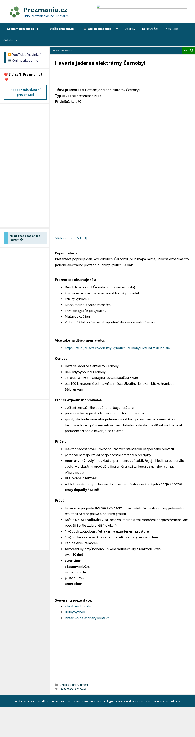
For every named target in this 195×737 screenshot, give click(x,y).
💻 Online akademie (23, 60)
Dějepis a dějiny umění (73, 684)
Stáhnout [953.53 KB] (71, 238)
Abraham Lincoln (78, 606)
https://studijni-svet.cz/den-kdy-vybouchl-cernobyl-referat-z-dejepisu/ (117, 348)
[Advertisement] (124, 76)
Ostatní (8, 40)
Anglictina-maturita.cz (63, 701)
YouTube (172, 29)
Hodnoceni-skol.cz (137, 701)
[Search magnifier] (192, 50)
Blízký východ (75, 612)
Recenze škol (150, 29)
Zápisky (130, 29)
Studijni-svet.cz (24, 701)
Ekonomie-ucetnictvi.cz (89, 701)
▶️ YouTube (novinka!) (24, 54)
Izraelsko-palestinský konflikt (87, 618)
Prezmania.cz (45, 9)
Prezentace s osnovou (73, 689)
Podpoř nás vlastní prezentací (25, 92)
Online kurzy (172, 701)
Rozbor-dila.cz (41, 701)
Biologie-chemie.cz (114, 701)
